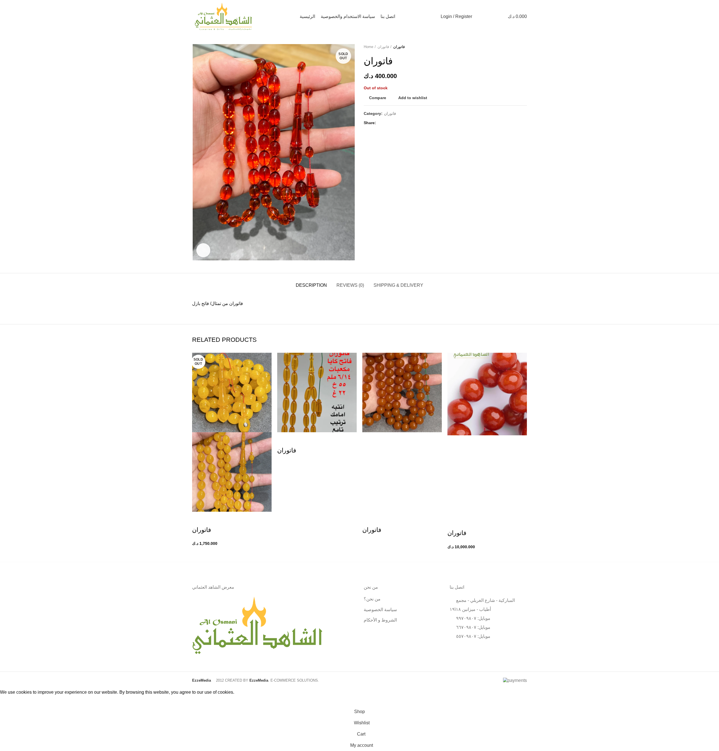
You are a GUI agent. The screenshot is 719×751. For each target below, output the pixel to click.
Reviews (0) (350, 285)
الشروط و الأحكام (380, 620)
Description (311, 285)
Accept (11, 701)
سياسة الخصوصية (380, 609)
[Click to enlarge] (203, 250)
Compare (377, 98)
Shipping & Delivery (398, 285)
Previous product (513, 47)
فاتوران (383, 47)
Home (368, 47)
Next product (524, 47)
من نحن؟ (372, 599)
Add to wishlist (412, 98)
